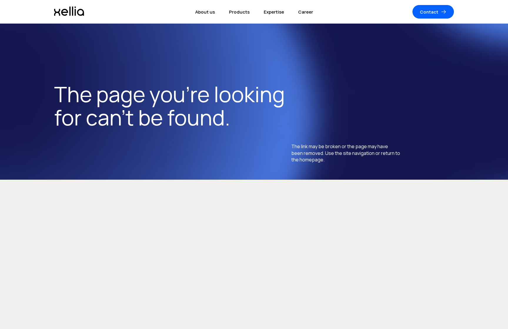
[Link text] (69, 12)
